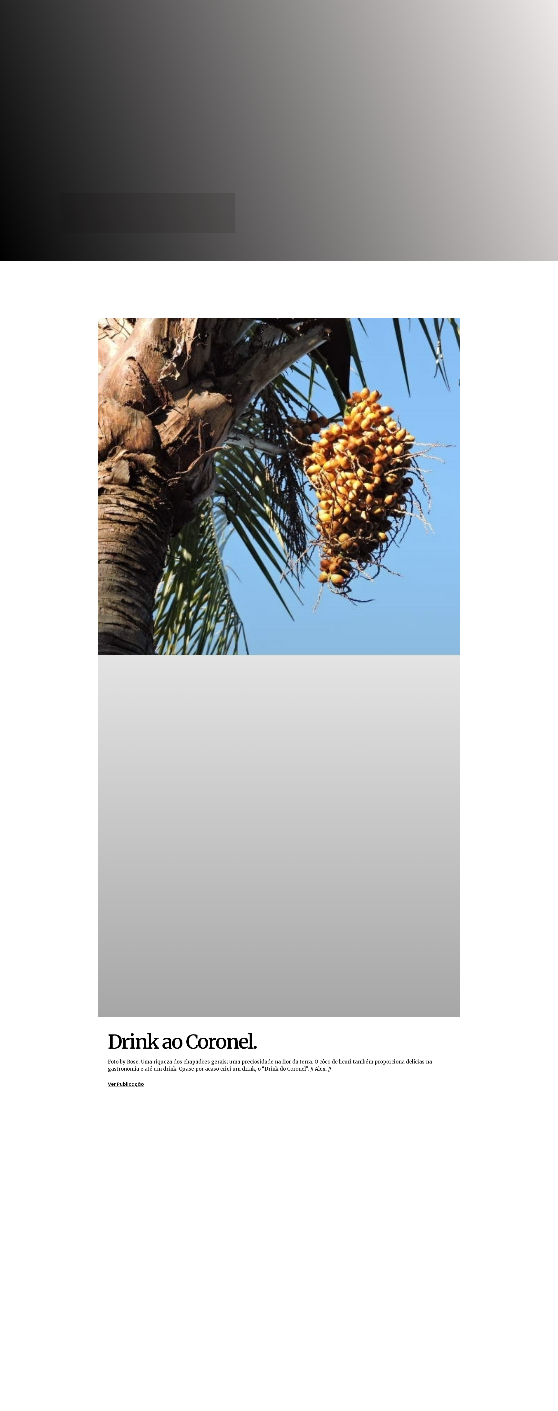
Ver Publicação (126, 1084)
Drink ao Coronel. (182, 1042)
